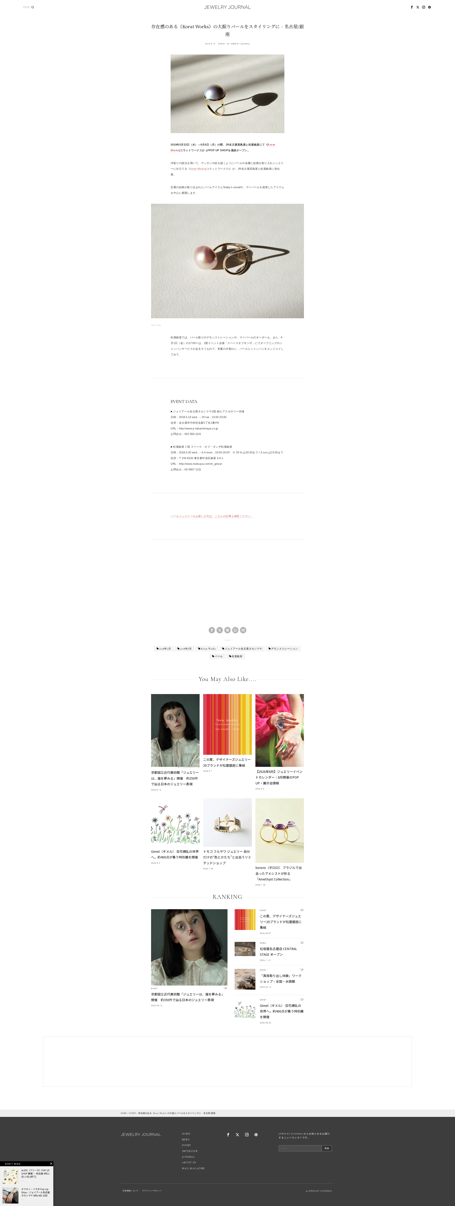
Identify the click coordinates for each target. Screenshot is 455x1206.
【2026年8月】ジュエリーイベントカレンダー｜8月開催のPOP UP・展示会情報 (279, 777)
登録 (327, 1148)
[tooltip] (412, 7)
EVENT (221, 44)
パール (219, 656)
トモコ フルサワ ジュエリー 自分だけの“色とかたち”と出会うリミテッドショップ (227, 857)
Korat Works (198, 168)
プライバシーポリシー (152, 1191)
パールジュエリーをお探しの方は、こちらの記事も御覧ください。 (212, 516)
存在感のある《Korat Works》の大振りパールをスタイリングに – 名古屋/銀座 (177, 1113)
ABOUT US (189, 1162)
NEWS (263, 943)
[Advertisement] (227, 586)
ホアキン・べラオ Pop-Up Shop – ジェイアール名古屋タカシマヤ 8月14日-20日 (35, 1192)
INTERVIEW (190, 1151)
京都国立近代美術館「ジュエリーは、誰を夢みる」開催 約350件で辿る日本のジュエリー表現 (175, 778)
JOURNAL (188, 1156)
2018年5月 (165, 648)
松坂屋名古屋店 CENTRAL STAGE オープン (278, 951)
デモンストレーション (284, 648)
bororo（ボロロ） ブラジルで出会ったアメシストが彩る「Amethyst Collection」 (278, 873)
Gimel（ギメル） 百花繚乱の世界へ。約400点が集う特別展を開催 (175, 854)
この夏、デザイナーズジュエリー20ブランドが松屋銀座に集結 (227, 762)
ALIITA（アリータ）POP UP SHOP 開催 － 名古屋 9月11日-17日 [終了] (35, 1173)
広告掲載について (130, 1191)
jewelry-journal (240, 44)
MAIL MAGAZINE (193, 1168)
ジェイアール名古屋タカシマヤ (243, 648)
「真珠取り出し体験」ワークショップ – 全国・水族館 (280, 978)
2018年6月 (186, 648)
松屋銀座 (237, 656)
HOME (124, 1113)
